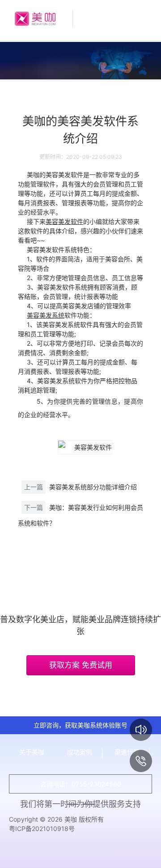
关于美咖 (31, 752)
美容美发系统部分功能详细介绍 (93, 487)
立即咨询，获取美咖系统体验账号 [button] (80, 725)
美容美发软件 (64, 221)
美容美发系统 (45, 315)
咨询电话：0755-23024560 (80, 784)
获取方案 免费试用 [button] (80, 665)
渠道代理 (127, 752)
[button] (141, 730)
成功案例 (79, 752)
